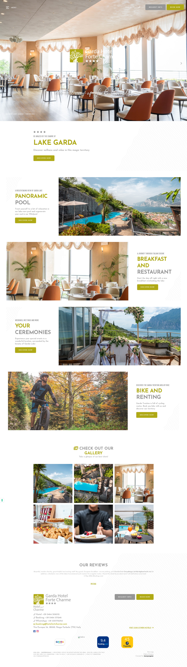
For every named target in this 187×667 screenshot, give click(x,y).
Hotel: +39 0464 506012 (47, 614)
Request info (155, 7)
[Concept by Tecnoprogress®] (149, 656)
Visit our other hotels (140, 628)
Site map (150, 652)
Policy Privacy (149, 654)
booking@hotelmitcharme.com (51, 624)
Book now (175, 7)
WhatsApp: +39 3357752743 (49, 621)
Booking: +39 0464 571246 (48, 618)
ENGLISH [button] (129, 7)
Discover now (44, 158)
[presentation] (6, 63)
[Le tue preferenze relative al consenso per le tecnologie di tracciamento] (2, 500)
